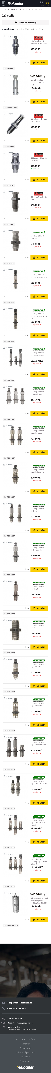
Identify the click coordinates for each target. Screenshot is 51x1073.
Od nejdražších (37, 29)
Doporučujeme (8, 29)
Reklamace (25, 1056)
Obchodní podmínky (25, 1039)
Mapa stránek (25, 1061)
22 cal (28, 9)
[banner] (25, 1067)
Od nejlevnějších (22, 29)
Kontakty (25, 1043)
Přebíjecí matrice (14, 9)
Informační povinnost (25, 1052)
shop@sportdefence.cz (19, 1002)
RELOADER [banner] (16, 3)
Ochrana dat (25, 1048)
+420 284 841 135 (16, 1008)
